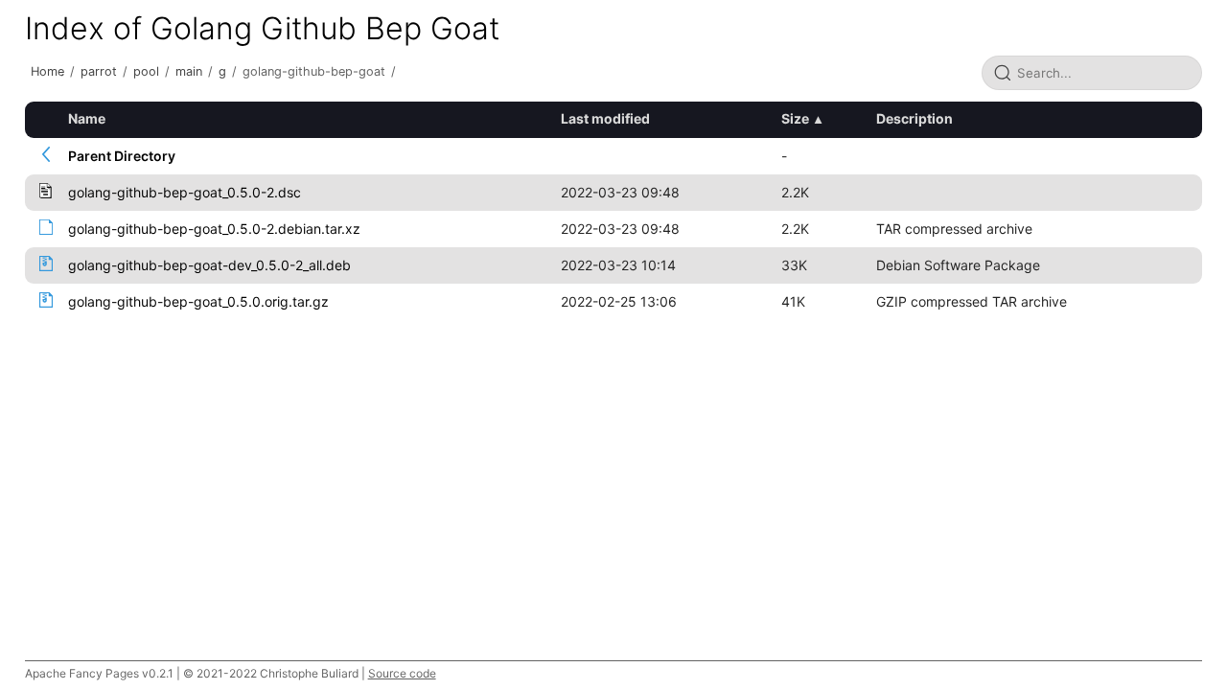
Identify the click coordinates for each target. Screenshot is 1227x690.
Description (914, 118)
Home (47, 71)
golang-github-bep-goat (314, 71)
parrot (99, 71)
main (188, 71)
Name (86, 118)
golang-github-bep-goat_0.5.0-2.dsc (184, 192)
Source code (402, 673)
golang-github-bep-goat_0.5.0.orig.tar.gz (198, 301)
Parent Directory (121, 156)
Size (795, 118)
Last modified (605, 118)
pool (146, 71)
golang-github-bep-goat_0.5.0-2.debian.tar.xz (214, 228)
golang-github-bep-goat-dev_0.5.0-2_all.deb (209, 265)
